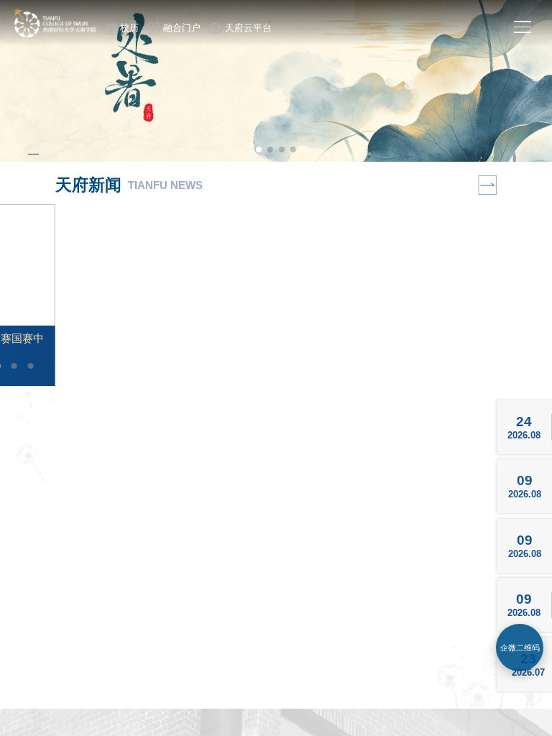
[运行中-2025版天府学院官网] (55, 34)
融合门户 (182, 27)
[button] (259, 149)
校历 (129, 27)
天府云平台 (248, 27)
